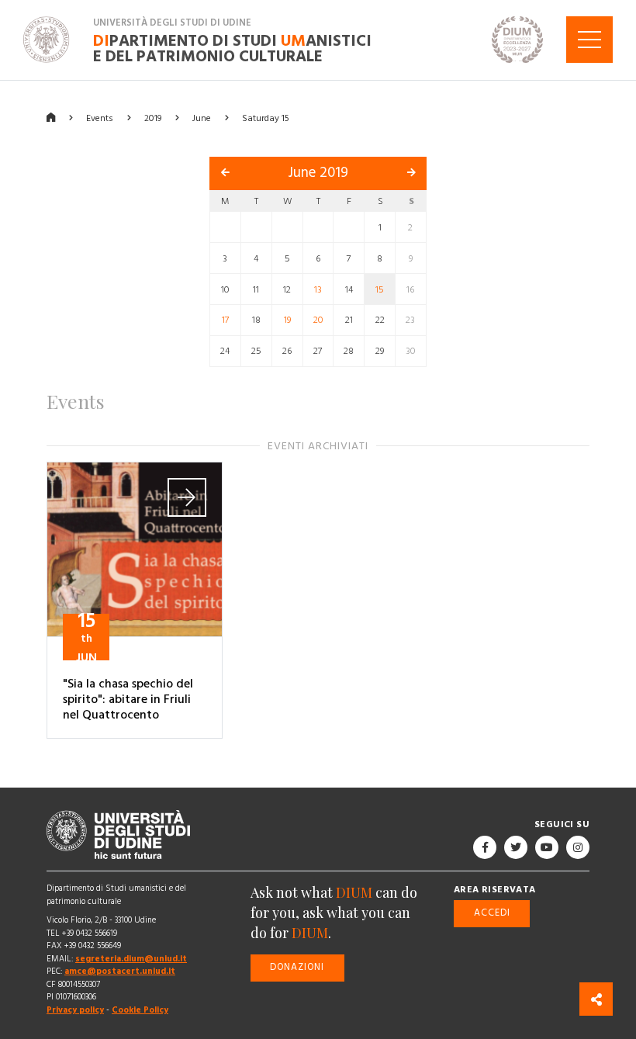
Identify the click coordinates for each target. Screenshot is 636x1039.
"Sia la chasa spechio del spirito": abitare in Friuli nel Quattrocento (128, 699)
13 (318, 289)
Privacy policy (75, 1010)
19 (287, 320)
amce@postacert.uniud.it (119, 971)
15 (379, 289)
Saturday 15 (265, 117)
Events (99, 117)
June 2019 (318, 172)
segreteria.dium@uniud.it (131, 959)
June (201, 117)
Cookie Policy (140, 1010)
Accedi (492, 913)
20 (318, 320)
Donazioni (297, 967)
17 (225, 320)
